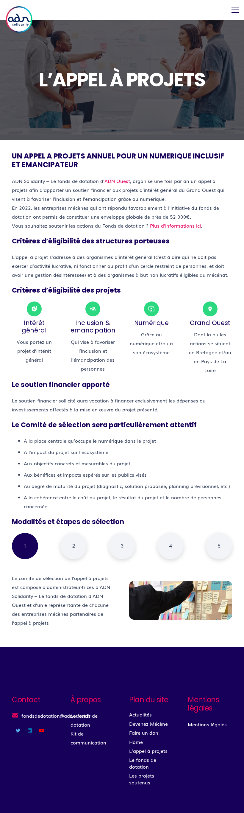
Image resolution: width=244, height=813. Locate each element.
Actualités (140, 714)
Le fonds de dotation (142, 763)
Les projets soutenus (141, 779)
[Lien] (20, 19)
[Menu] (235, 9)
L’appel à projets (148, 750)
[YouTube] (42, 730)
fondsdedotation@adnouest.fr (55, 715)
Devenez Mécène (148, 723)
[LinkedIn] (30, 730)
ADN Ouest (117, 180)
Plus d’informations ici (175, 225)
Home (136, 741)
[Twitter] (18, 730)
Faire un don (143, 732)
